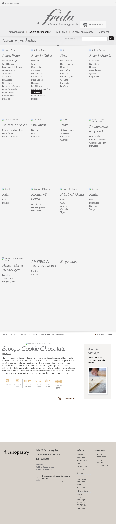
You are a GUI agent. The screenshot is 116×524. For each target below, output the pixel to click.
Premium (35, 60)
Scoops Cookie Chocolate (52, 334)
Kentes (94, 194)
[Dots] (63, 50)
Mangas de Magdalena (12, 130)
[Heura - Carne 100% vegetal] (14, 259)
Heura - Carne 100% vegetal (12, 267)
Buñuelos (93, 145)
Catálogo (80, 454)
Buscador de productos (73, 38)
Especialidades (9, 92)
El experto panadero (83, 32)
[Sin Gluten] (37, 119)
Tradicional (7, 73)
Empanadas (94, 76)
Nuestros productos (39, 32)
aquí (50, 481)
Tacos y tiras (7, 278)
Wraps (92, 209)
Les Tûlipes (36, 86)
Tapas (62, 212)
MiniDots (64, 83)
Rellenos (64, 73)
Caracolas (35, 70)
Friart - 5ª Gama (72, 194)
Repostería (65, 136)
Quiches (93, 73)
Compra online (69, 398)
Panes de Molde (9, 89)
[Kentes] (93, 189)
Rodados (93, 206)
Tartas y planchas (68, 130)
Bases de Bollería (10, 136)
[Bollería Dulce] (39, 50)
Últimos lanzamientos (101, 455)
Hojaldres (35, 83)
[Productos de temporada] (101, 120)
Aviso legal (40, 464)
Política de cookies (44, 469)
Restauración (8, 95)
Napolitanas (36, 73)
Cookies (37, 92)
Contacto (104, 32)
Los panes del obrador (12, 67)
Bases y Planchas (14, 125)
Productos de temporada (98, 128)
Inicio (4, 334)
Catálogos (61, 32)
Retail (6, 194)
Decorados (65, 70)
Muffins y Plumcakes (41, 89)
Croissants (36, 67)
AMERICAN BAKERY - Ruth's (43, 263)
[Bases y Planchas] (11, 119)
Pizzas (92, 199)
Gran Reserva (8, 70)
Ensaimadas (36, 76)
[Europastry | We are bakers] (16, 452)
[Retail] (6, 189)
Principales (36, 210)
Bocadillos (94, 202)
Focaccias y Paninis (11, 86)
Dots (63, 55)
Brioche (34, 98)
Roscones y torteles (98, 139)
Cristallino (7, 83)
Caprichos (64, 139)
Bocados (6, 275)
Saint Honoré (8, 64)
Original (64, 67)
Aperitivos (36, 204)
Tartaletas (64, 133)
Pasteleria (35, 136)
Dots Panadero (66, 64)
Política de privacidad (45, 467)
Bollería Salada (100, 55)
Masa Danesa (37, 79)
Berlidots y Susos (68, 76)
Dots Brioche (66, 60)
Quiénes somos (16, 32)
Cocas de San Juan (97, 142)
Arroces (63, 206)
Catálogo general (102, 465)
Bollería (34, 130)
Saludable (6, 76)
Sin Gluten (38, 125)
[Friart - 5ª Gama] (68, 189)
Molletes (6, 98)
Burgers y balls (9, 281)
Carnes (63, 202)
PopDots (64, 86)
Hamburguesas (38, 207)
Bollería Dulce (41, 55)
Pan (33, 133)
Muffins (34, 271)
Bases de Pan (8, 133)
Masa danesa (95, 70)
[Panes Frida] (8, 50)
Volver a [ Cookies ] (105, 334)
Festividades (95, 136)
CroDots (64, 79)
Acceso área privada (12, 3)
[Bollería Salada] (97, 50)
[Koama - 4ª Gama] (40, 189)
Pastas (63, 199)
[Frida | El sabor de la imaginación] (58, 17)
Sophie (34, 64)
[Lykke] (63, 119)
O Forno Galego (9, 60)
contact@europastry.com (48, 454)
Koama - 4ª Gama (39, 196)
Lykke (64, 125)
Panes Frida (11, 55)
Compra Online (96, 25)
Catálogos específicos (100, 461)
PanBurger (7, 79)
